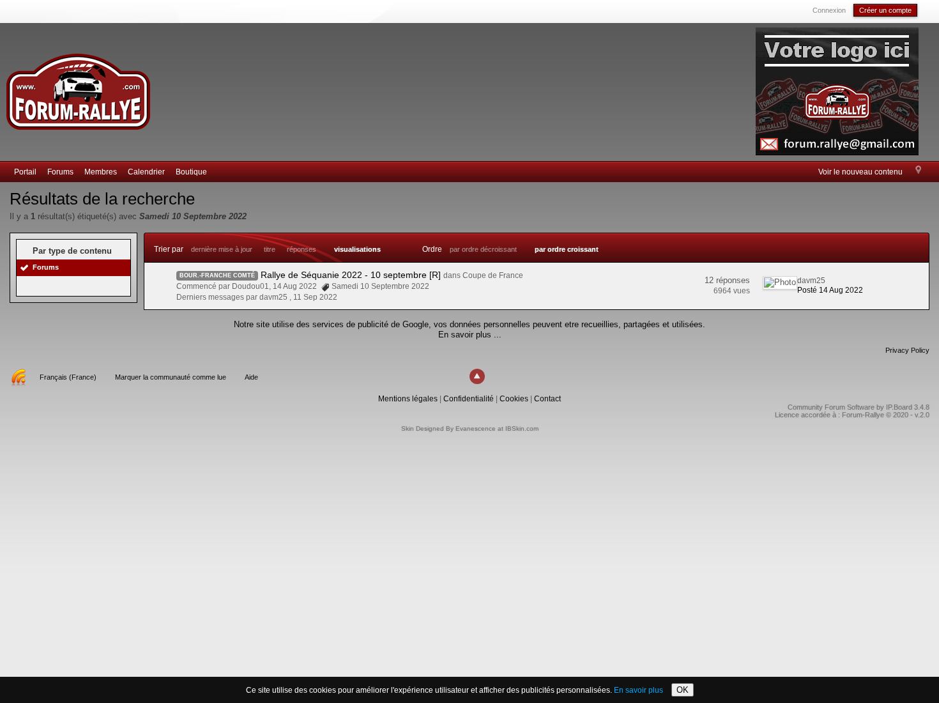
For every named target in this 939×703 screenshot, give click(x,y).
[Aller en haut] (477, 376)
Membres (100, 171)
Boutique (191, 171)
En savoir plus (638, 690)
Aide (251, 377)
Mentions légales (408, 398)
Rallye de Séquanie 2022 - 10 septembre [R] (351, 275)
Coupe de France (492, 275)
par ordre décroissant (483, 249)
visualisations (357, 249)
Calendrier (146, 171)
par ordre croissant (567, 249)
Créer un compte (885, 10)
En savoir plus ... (469, 334)
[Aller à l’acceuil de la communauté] (78, 86)
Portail (25, 171)
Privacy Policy (907, 350)
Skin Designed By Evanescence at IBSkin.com (469, 428)
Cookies (514, 398)
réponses (301, 249)
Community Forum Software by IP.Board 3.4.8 (858, 407)
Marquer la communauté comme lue (170, 377)
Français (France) (68, 377)
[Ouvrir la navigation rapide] (918, 171)
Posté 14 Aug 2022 (830, 290)
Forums (60, 171)
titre (269, 249)
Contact (547, 398)
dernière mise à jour (221, 249)
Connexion (829, 10)
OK (682, 690)
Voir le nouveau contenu (860, 171)
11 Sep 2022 (315, 297)
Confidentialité (468, 398)
